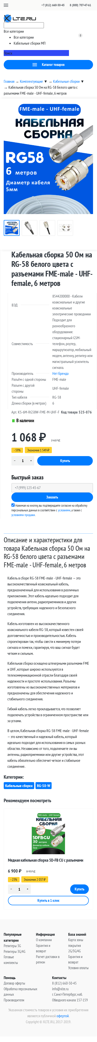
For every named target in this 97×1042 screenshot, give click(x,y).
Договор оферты (14, 983)
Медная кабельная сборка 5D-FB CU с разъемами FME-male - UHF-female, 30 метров (45, 861)
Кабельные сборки (18, 785)
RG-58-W (43, 785)
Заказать (52, 497)
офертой (63, 1015)
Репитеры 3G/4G (14, 951)
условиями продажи (23, 515)
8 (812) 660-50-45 (64, 983)
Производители (14, 1000)
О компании (44, 939)
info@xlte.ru (60, 989)
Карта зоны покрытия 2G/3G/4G (75, 945)
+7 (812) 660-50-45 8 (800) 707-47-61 (66, 5)
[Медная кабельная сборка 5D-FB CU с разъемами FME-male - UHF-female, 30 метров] (48, 833)
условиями (64, 510)
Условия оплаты (78, 967)
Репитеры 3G (12, 945)
